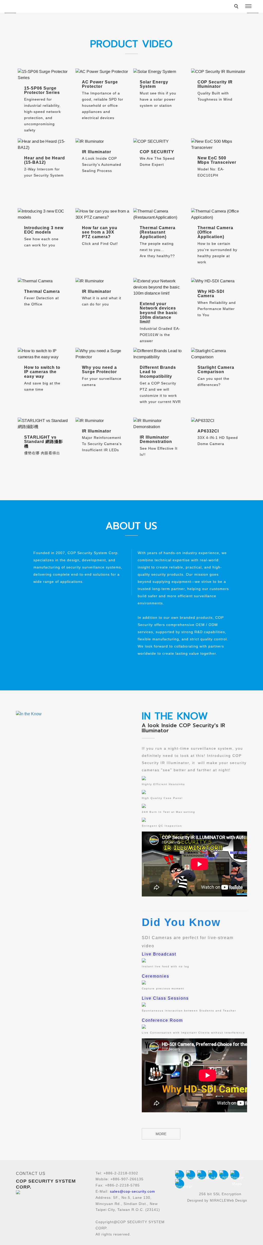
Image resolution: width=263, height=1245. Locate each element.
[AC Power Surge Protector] (103, 72)
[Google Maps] (235, 1174)
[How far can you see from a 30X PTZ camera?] (103, 214)
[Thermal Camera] (45, 281)
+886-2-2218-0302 (121, 1173)
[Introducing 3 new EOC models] (45, 214)
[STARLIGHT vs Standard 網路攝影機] (45, 424)
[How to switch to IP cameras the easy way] (45, 354)
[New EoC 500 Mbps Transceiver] (218, 144)
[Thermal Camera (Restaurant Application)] (160, 214)
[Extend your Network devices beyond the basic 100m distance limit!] (160, 287)
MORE (161, 1134)
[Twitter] (202, 1174)
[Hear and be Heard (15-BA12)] (45, 144)
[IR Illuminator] (103, 141)
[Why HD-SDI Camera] (218, 281)
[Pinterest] (180, 1183)
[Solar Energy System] (160, 72)
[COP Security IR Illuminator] (218, 72)
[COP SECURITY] (160, 141)
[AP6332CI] (218, 421)
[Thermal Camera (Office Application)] (218, 214)
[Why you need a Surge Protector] (103, 354)
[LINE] (224, 1174)
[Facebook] (180, 1174)
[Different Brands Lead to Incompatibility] (160, 354)
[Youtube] (191, 1174)
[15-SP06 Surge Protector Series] (45, 75)
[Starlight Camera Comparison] (218, 354)
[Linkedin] (213, 1174)
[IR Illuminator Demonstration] (160, 424)
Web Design (237, 1200)
